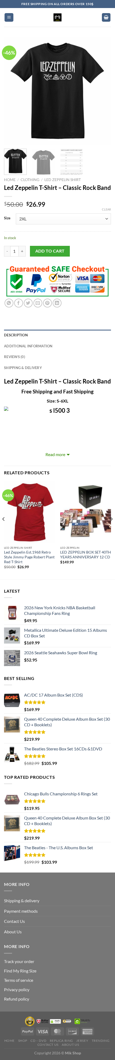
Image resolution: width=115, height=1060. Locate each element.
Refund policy (16, 998)
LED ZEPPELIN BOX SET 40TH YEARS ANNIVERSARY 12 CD (85, 554)
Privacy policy (16, 989)
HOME (9, 1041)
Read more (55, 454)
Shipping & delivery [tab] (23, 368)
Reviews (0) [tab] (14, 357)
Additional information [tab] (28, 346)
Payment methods (21, 911)
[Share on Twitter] (28, 303)
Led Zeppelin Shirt (62, 180)
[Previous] (13, 91)
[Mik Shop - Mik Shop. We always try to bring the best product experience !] (57, 17)
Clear (106, 209)
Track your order (19, 961)
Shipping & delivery (21, 900)
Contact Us (14, 921)
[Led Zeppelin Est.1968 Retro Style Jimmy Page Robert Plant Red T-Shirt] (29, 512)
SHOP (22, 1041)
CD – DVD (38, 1041)
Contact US (48, 1045)
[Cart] (106, 17)
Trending (101, 1041)
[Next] (102, 91)
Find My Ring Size (20, 970)
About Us (13, 931)
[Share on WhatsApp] (9, 303)
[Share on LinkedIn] (57, 303)
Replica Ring (61, 1041)
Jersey (82, 1041)
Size (7, 218)
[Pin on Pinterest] (47, 303)
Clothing (30, 180)
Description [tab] (16, 335)
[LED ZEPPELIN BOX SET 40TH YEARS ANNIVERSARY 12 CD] (85, 512)
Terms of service (18, 980)
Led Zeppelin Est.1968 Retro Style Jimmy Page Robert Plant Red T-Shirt (29, 557)
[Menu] (9, 17)
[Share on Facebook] (18, 303)
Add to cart (50, 251)
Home (10, 180)
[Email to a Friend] (37, 303)
